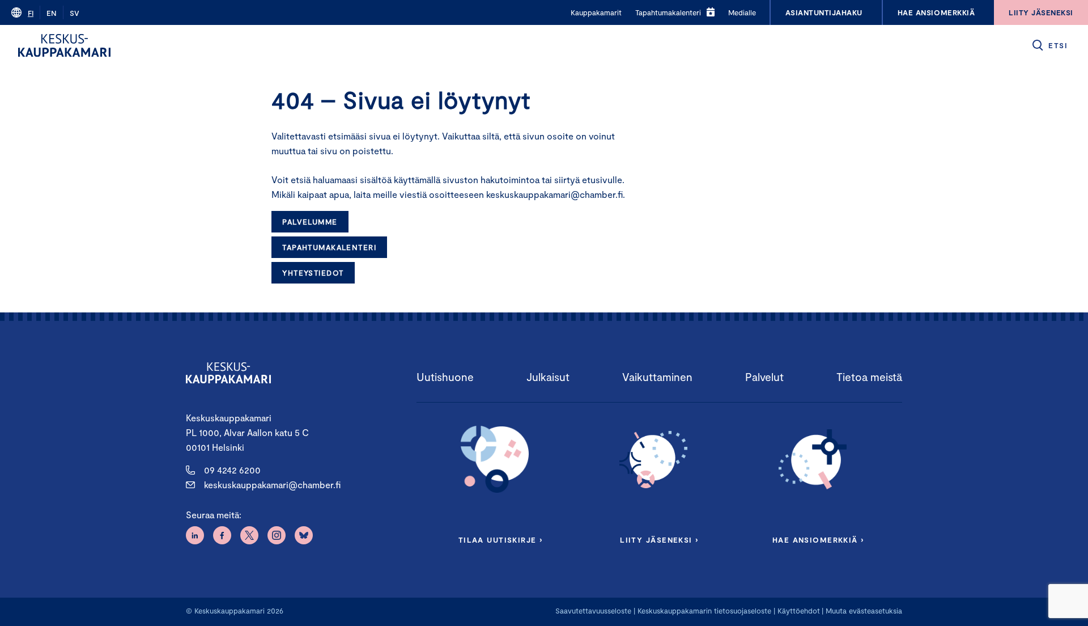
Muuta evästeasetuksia (864, 610)
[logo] (64, 45)
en (51, 13)
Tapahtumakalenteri (329, 247)
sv (74, 13)
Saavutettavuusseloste (593, 610)
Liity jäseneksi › (659, 539)
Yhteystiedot (312, 272)
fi (30, 13)
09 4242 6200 (232, 469)
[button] (1049, 45)
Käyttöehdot (798, 610)
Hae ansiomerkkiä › (818, 539)
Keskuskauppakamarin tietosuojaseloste (703, 610)
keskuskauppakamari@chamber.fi (272, 484)
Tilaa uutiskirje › (500, 539)
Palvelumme (309, 221)
